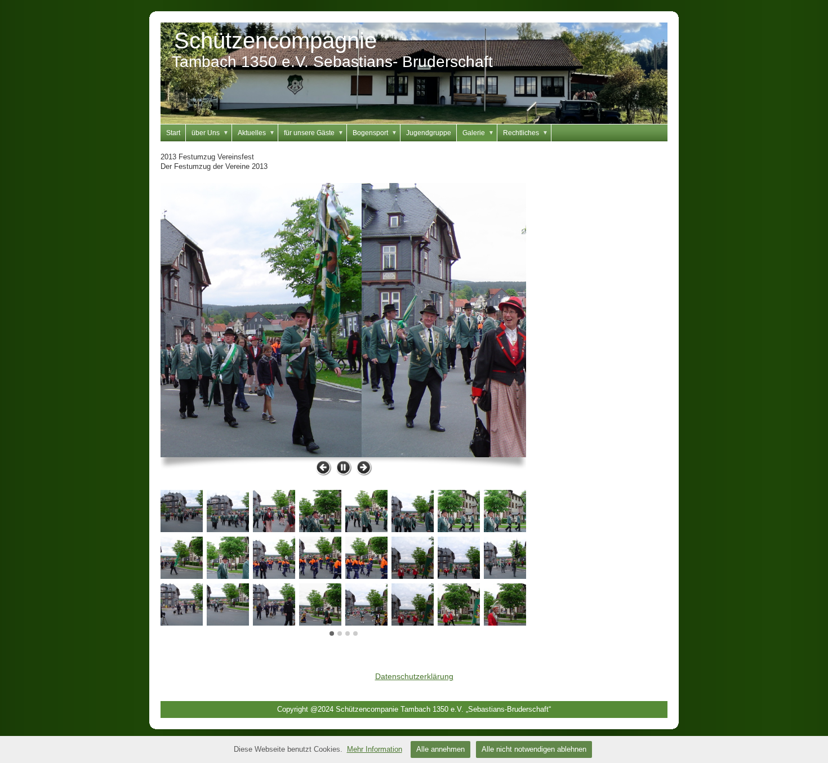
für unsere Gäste (314, 133)
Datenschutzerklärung (414, 676)
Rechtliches (525, 133)
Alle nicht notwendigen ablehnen (534, 749)
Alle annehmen (440, 749)
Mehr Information (374, 749)
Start (173, 133)
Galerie (478, 133)
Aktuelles (256, 133)
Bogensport (375, 133)
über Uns (210, 133)
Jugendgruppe (428, 133)
